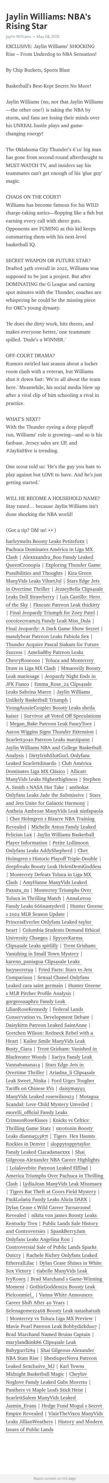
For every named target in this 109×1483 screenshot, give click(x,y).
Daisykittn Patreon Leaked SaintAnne (46, 1025)
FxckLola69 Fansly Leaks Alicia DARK (46, 1199)
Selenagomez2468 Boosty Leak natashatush (53, 1311)
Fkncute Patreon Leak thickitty (66, 605)
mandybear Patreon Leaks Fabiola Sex (47, 636)
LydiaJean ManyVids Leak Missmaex (62, 1184)
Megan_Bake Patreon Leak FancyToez (51, 724)
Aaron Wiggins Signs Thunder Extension (50, 732)
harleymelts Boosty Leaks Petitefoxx (45, 541)
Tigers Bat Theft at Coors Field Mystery (53, 1192)
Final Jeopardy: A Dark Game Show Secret (52, 628)
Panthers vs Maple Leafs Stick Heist (44, 1390)
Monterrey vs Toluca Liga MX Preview (51, 1318)
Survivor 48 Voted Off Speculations (62, 716)
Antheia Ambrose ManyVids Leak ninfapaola (54, 811)
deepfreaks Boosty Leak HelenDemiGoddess (53, 866)
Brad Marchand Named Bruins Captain (48, 1334)
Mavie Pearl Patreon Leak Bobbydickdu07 (51, 1326)
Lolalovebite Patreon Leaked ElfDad (49, 1168)
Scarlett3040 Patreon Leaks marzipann (48, 739)
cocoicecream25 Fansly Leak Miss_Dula (48, 621)
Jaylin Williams (18, 36)
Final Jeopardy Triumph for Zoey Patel (52, 613)
